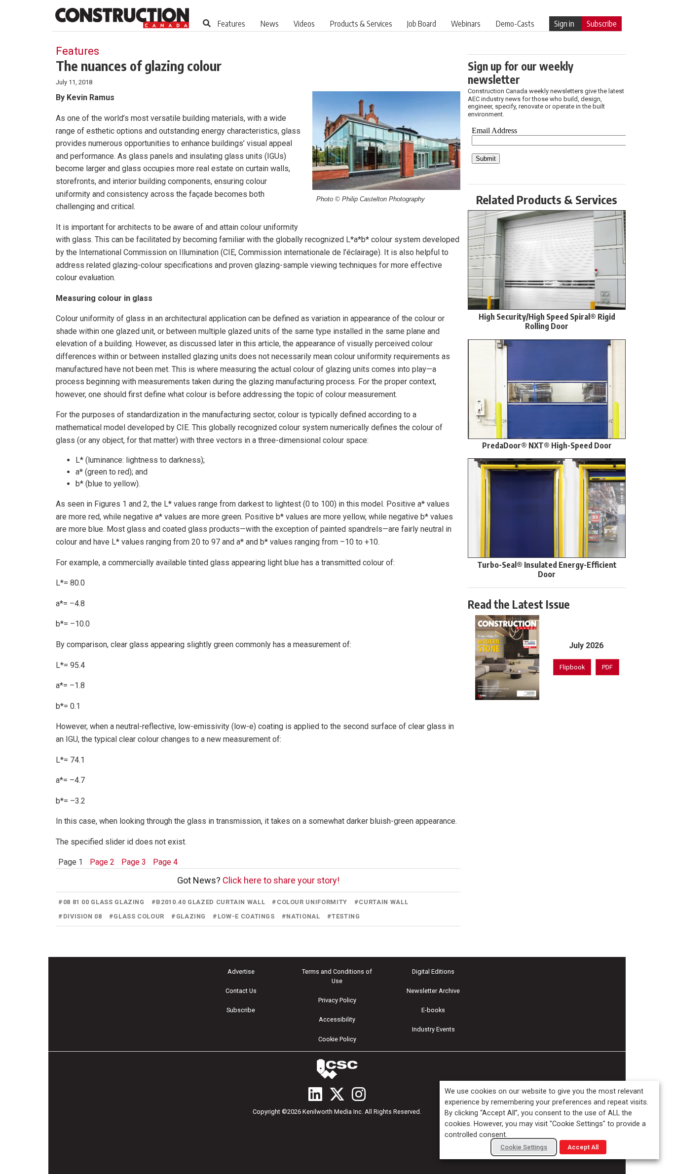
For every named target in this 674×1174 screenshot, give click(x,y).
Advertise (241, 971)
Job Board (421, 24)
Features (231, 24)
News (270, 24)
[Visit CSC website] (337, 1069)
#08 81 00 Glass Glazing (101, 902)
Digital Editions (433, 971)
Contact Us (241, 990)
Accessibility (337, 1019)
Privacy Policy (337, 1000)
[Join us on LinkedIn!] (315, 1094)
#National (301, 916)
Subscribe (602, 24)
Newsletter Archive (433, 990)
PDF (607, 667)
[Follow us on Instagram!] (359, 1094)
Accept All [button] (583, 1147)
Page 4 (165, 862)
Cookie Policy (337, 1039)
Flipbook (572, 667)
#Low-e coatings (244, 916)
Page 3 (133, 862)
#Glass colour (136, 916)
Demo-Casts (515, 24)
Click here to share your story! (281, 880)
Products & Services (361, 24)
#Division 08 (80, 916)
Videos (304, 24)
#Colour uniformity (309, 902)
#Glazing (188, 916)
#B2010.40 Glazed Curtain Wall (208, 902)
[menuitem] (231, 24)
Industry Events (433, 1029)
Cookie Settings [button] (523, 1147)
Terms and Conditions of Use (337, 976)
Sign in (564, 24)
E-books (433, 1010)
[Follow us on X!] (337, 1094)
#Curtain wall (381, 902)
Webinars (466, 24)
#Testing (343, 916)
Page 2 (102, 862)
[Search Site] (207, 23)
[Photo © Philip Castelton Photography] (386, 140)
